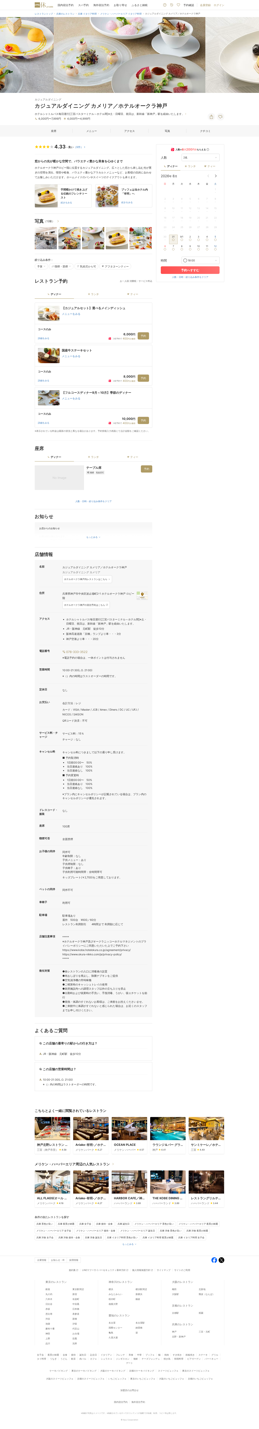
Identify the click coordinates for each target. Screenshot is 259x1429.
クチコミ (205, 130)
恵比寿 (49, 1313)
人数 (164, 157)
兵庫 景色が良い (44, 1223)
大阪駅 (175, 1294)
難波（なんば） (207, 1294)
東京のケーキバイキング (84, 1370)
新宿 (74, 1294)
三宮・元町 (204, 1331)
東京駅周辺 (78, 1289)
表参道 (75, 1313)
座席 (53, 130)
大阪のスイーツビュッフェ (59, 1378)
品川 (48, 1343)
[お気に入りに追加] (220, 117)
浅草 (74, 1343)
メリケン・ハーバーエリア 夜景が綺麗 (198, 1223)
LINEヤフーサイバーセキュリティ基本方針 (104, 1270)
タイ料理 (41, 1358)
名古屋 (112, 1322)
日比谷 (49, 1304)
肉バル (82, 1358)
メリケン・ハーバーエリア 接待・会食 (95, 1230)
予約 (143, 335)
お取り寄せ (120, 5)
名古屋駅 (140, 1322)
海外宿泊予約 (101, 5)
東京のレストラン (56, 1281)
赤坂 (48, 1308)
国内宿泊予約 (66, 5)
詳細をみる (43, 338)
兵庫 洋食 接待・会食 (69, 1237)
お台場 (75, 1333)
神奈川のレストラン (121, 1281)
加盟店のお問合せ (129, 1390)
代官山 (75, 1328)
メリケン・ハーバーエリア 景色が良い (154, 1223)
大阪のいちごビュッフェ (171, 1378)
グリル (214, 1354)
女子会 (40, 1354)
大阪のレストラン (182, 1281)
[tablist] (93, 295)
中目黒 (75, 1304)
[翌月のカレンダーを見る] (216, 176)
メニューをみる (71, 313)
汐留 (74, 1323)
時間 (164, 260)
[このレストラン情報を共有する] (211, 117)
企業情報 (41, 1260)
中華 (139, 1354)
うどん (63, 1358)
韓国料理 (178, 1358)
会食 (65, 1354)
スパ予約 (83, 5)
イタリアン (106, 1354)
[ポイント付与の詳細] (207, 149)
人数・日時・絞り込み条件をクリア (93, 501)
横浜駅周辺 (141, 1289)
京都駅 (175, 1312)
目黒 (74, 1338)
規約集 (72, 1270)
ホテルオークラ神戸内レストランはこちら (85, 579)
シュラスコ (106, 1358)
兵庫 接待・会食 (104, 1223)
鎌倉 (138, 1299)
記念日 (93, 1354)
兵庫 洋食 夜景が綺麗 (197, 1230)
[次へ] (252, 55)
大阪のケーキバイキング (112, 1370)
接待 (73, 1354)
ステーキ (203, 1354)
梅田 (174, 1289)
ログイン (219, 5)
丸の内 (49, 1294)
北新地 (202, 1289)
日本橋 (75, 1308)
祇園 (201, 1312)
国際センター (115, 1327)
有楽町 (75, 1299)
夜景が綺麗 (53, 1354)
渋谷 (48, 1318)
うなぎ (53, 1358)
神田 (48, 1333)
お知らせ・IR (57, 1260)
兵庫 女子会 (85, 1223)
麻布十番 (50, 1328)
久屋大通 (113, 1337)
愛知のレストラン (119, 1315)
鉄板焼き (190, 1354)
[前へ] (6, 55)
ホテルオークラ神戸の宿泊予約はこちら (84, 605)
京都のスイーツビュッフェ (90, 1378)
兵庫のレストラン (182, 1324)
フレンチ (120, 1354)
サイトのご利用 (182, 1270)
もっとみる (128, 1244)
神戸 (174, 1331)
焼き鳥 (167, 1358)
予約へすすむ (190, 270)
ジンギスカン (123, 1358)
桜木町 (112, 1299)
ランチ (192, 166)
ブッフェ (150, 1354)
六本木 (49, 1299)
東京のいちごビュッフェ (142, 1378)
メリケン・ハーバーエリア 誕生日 (137, 1230)
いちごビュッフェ (117, 1378)
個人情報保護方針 (141, 1270)
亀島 (111, 1332)
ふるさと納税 (140, 5)
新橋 (74, 1318)
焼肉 (166, 1354)
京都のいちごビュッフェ (200, 1378)
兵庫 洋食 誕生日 (93, 1237)
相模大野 (113, 1304)
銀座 (48, 1289)
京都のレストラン (182, 1305)
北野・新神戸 (179, 1336)
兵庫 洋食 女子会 (44, 1237)
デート (129, 1363)
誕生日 (82, 1354)
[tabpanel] (93, 368)
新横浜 (139, 1294)
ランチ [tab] (95, 294)
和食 (131, 1354)
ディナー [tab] (56, 294)
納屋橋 (139, 1327)
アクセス (129, 130)
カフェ (93, 1358)
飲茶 (73, 1358)
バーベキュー (211, 1358)
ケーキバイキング (58, 1370)
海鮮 (135, 1358)
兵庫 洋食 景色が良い (170, 1230)
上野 (48, 1338)
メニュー (91, 130)
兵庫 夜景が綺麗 (66, 1223)
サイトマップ (163, 1270)
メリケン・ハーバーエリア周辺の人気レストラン (72, 1164)
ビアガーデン (194, 1358)
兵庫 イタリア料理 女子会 (191, 1237)
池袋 (48, 1323)
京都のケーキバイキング (141, 1370)
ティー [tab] (134, 294)
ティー (211, 166)
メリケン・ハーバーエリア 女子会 (53, 1230)
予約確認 (188, 5)
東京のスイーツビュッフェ (196, 1370)
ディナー (172, 166)
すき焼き (177, 1354)
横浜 (111, 1289)
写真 (167, 130)
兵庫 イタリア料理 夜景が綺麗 (158, 1237)
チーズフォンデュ (151, 1358)
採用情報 (73, 1260)
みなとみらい (115, 1294)
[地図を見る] (142, 596)
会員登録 (205, 5)
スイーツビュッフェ (168, 1370)
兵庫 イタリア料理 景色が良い (122, 1237)
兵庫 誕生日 (124, 1223)
